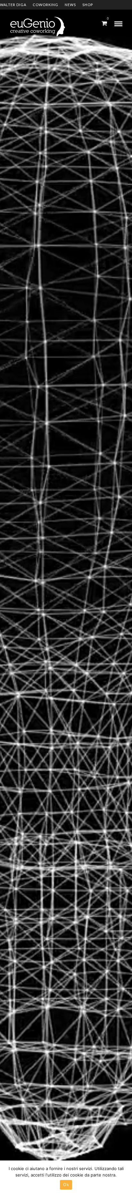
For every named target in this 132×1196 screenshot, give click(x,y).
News (70, 5)
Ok (66, 1184)
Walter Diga (13, 5)
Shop (87, 5)
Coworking (45, 5)
